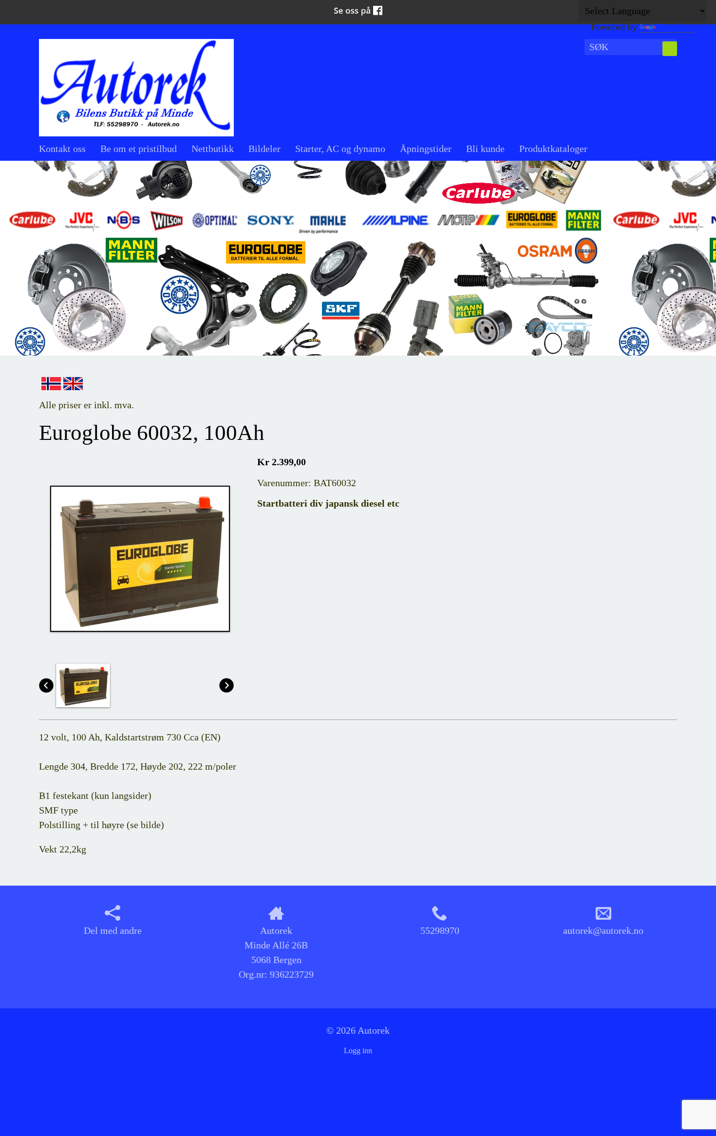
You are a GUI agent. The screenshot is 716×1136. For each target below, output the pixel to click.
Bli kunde (485, 148)
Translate (676, 26)
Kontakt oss (62, 148)
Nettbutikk (212, 148)
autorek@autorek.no (603, 930)
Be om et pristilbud (138, 148)
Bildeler (264, 148)
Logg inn (358, 1050)
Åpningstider (426, 148)
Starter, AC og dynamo (340, 148)
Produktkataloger (553, 148)
